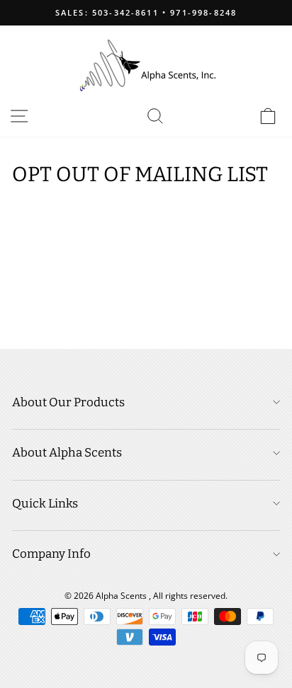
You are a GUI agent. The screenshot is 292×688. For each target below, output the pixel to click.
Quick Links (45, 503)
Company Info (51, 553)
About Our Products (68, 402)
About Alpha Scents (67, 452)
